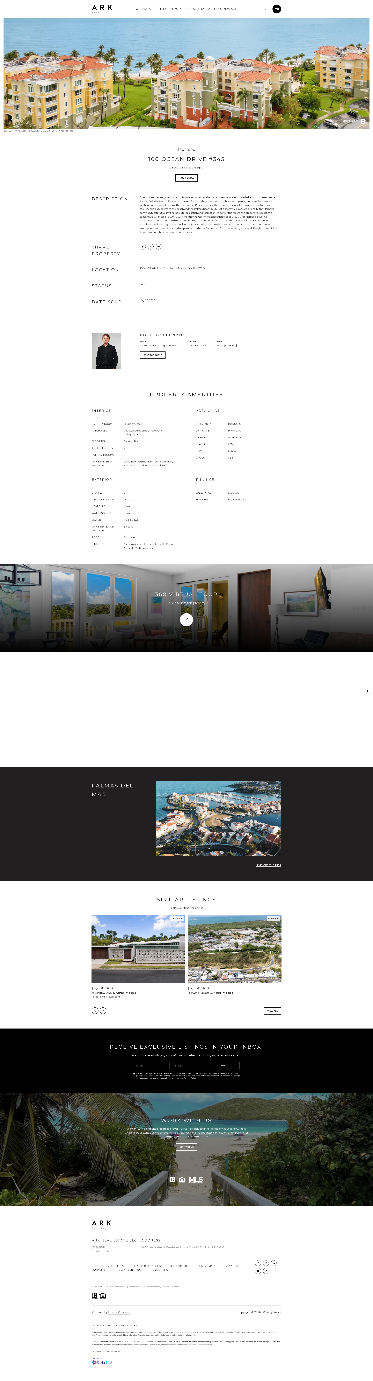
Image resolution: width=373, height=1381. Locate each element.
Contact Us (98, 1270)
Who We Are (145, 9)
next (22, 121)
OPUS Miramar (225, 9)
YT (259, 9)
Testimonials (207, 1266)
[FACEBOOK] (258, 1263)
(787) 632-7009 (197, 345)
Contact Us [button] (187, 1147)
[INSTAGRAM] (266, 1263)
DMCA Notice (231, 1266)
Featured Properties (147, 1266)
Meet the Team (116, 1266)
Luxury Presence (119, 1312)
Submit (225, 1065)
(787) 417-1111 (99, 1247)
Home (95, 1266)
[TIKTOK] (266, 1271)
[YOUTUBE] (258, 1271)
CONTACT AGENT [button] (152, 355)
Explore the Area (269, 865)
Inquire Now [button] (186, 178)
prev (14, 121)
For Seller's (196, 9)
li (253, 9)
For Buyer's (169, 9)
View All (272, 1011)
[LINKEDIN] (274, 1263)
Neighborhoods (179, 1266)
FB (241, 9)
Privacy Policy (190, 1078)
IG (247, 9)
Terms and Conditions (128, 1270)
